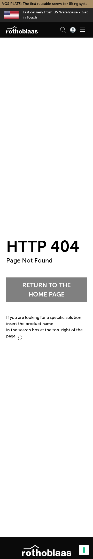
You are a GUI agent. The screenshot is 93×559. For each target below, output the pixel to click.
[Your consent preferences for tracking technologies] (84, 550)
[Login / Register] (73, 29)
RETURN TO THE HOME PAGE (46, 290)
